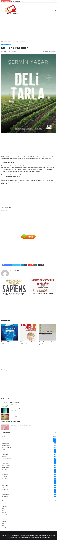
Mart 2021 (4, 525)
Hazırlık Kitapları (5, 443)
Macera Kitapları (5, 467)
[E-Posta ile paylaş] (39, 265)
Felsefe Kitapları (5, 452)
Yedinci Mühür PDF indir (7, 342)
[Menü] (1, 10)
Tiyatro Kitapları (5, 472)
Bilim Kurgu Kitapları (6, 458)
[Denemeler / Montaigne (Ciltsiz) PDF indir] (47, 332)
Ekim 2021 (4, 512)
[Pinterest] (29, 265)
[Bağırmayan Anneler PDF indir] (28, 332)
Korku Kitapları (5, 485)
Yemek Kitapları (5, 489)
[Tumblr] (25, 265)
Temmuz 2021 (5, 517)
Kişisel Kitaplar (5, 454)
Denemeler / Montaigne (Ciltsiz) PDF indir (47, 342)
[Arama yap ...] (55, 10)
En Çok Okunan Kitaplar (12, 41)
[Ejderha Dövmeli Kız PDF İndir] (5, 417)
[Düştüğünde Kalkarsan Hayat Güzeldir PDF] (5, 427)
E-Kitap (3, 436)
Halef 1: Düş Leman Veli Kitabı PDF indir (10, 421)
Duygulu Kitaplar (5, 480)
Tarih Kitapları (5, 449)
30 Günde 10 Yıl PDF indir (16, 402)
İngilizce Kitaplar (5, 441)
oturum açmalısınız (15, 374)
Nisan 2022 (4, 508)
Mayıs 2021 (4, 521)
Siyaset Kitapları (5, 463)
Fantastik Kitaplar (6, 465)
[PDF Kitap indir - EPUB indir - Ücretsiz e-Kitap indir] (11, 10)
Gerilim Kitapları (5, 496)
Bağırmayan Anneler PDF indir (27, 342)
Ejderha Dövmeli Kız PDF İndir (17, 415)
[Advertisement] (28, 28)
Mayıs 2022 (4, 506)
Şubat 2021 (4, 527)
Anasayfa (4, 41)
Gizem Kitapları (5, 494)
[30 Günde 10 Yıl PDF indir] (5, 404)
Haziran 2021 (5, 519)
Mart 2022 (4, 510)
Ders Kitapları (5, 438)
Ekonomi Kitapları (6, 469)
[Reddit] (32, 265)
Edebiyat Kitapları (6, 445)
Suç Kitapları (5, 483)
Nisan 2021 (4, 523)
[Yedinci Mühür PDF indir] (9, 332)
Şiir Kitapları (4, 476)
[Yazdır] (42, 265)
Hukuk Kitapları (5, 492)
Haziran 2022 (5, 504)
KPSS (3, 487)
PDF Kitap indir (7, 51)
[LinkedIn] (22, 265)
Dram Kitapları (5, 478)
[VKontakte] (35, 265)
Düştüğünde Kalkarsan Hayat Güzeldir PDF (20, 425)
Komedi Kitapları (5, 474)
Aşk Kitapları (4, 460)
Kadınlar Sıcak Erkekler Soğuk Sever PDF (20, 409)
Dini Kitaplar (4, 456)
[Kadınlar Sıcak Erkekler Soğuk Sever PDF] (5, 410)
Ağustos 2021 (5, 514)
